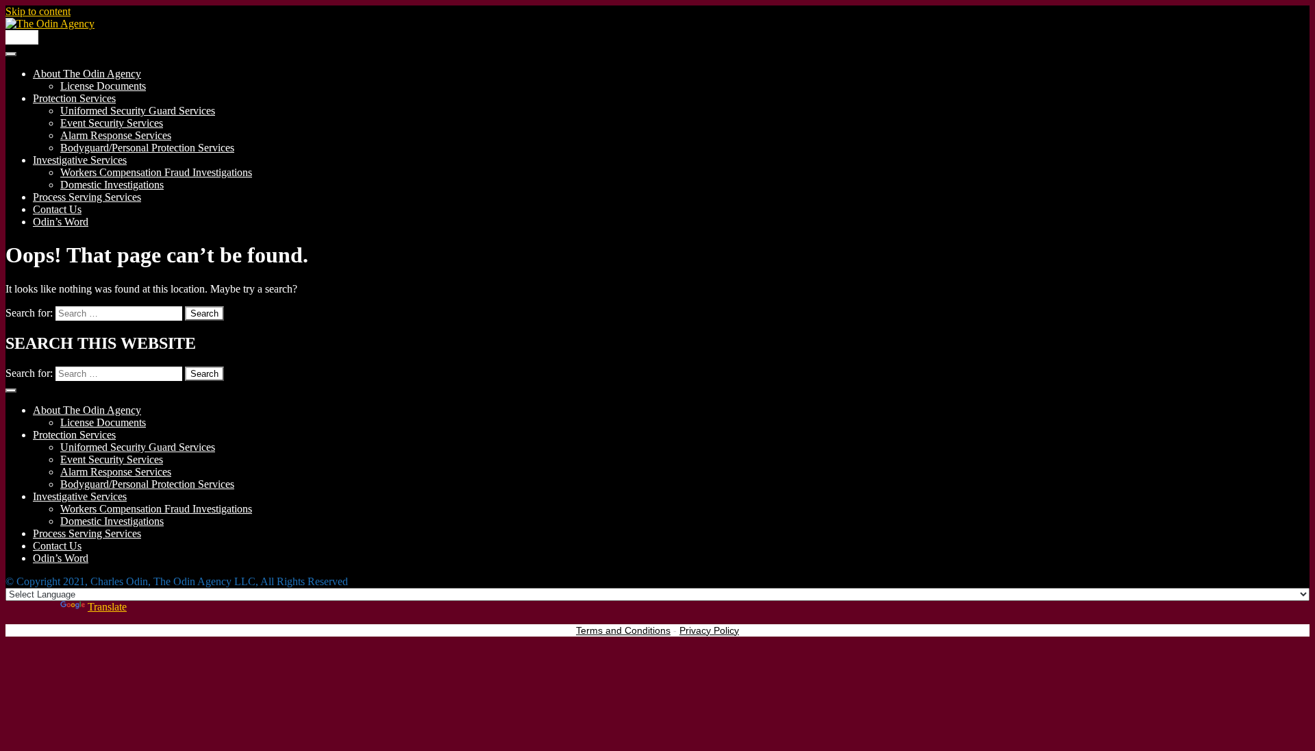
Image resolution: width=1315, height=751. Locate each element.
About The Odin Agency (87, 73)
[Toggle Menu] (10, 54)
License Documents (103, 86)
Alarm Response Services (115, 135)
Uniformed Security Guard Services (137, 110)
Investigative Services (80, 160)
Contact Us (57, 209)
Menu (22, 37)
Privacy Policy (709, 630)
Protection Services (74, 98)
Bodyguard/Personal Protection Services (147, 147)
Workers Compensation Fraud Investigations (156, 172)
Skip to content (38, 11)
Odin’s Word (60, 221)
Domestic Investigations (112, 184)
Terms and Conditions (623, 630)
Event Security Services (111, 123)
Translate (107, 607)
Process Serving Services (87, 197)
